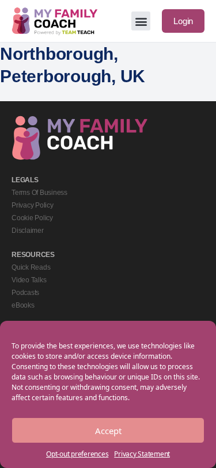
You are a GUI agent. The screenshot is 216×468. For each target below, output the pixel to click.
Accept (108, 430)
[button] (140, 20)
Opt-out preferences (77, 454)
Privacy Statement (142, 454)
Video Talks (29, 280)
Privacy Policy (33, 205)
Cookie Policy (32, 218)
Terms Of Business (39, 193)
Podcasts (25, 293)
